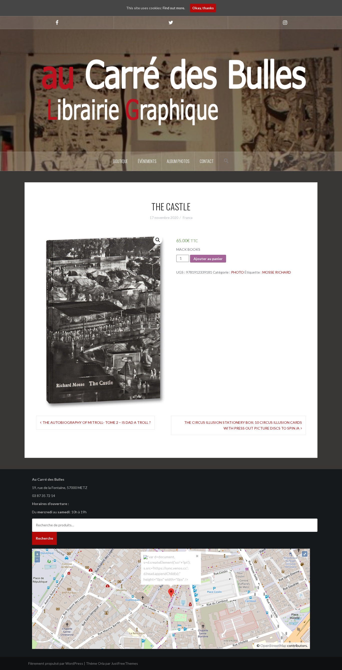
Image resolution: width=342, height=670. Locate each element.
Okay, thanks (203, 8)
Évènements (147, 161)
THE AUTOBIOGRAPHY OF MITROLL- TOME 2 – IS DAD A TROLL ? (97, 422)
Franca (188, 218)
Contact (207, 161)
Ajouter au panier (208, 259)
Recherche (44, 538)
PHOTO (237, 272)
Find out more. (174, 8)
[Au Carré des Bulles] (171, 90)
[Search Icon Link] (226, 161)
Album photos (178, 161)
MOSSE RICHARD (276, 272)
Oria (101, 663)
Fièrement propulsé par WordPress (55, 663)
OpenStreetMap (273, 645)
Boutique (120, 161)
